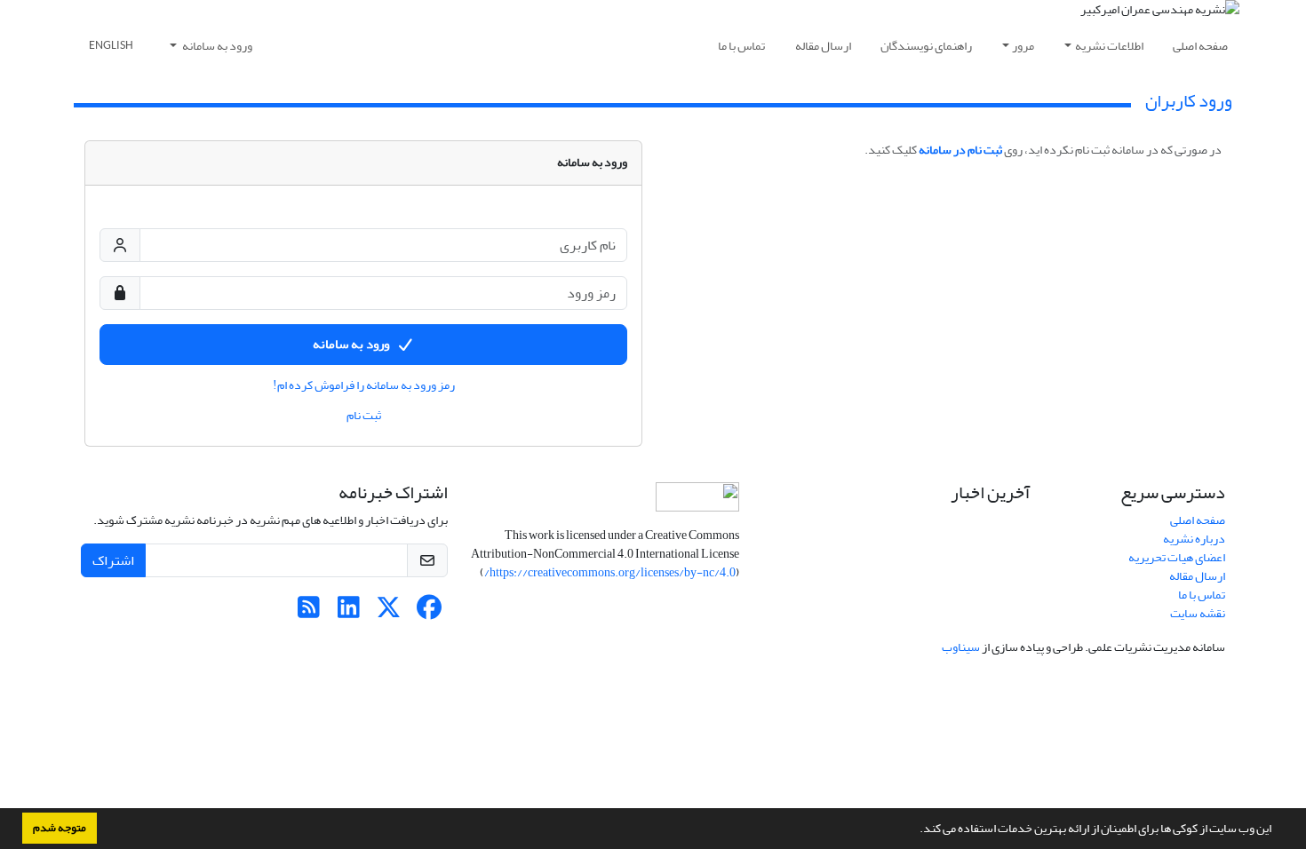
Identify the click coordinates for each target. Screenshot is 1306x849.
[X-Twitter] (389, 612)
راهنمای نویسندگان (926, 46)
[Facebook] (429, 612)
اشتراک (113, 560)
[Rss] (309, 612)
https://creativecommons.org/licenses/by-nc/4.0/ (610, 572)
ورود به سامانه (216, 46)
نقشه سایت (1197, 613)
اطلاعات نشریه (1109, 46)
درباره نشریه (1194, 539)
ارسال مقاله (823, 46)
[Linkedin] (349, 612)
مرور (1023, 46)
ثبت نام (363, 415)
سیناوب (961, 647)
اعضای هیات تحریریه (1176, 557)
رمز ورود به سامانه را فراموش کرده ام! (364, 385)
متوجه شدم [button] (59, 827)
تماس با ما (741, 46)
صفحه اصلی (1200, 46)
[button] (915, 830)
